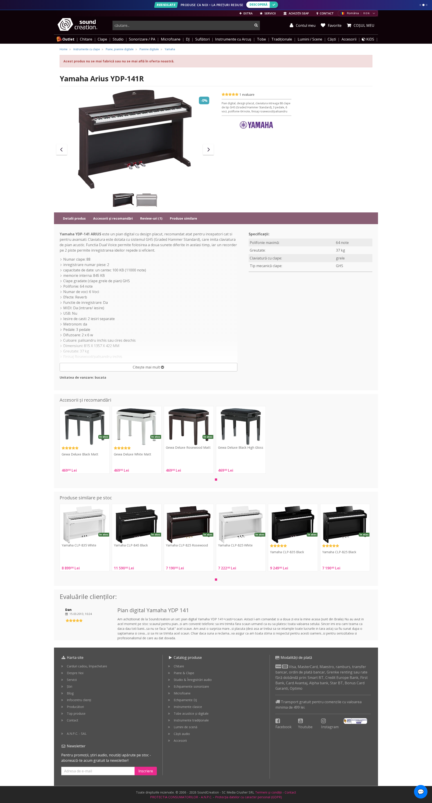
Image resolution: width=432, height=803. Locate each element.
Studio (118, 39)
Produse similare (183, 218)
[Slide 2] (423, 5)
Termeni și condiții (268, 792)
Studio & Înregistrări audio (193, 680)
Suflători (202, 39)
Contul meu (305, 25)
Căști (332, 39)
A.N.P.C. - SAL (77, 733)
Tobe (261, 39)
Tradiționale (281, 39)
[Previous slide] (61, 149)
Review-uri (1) (151, 218)
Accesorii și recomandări (113, 218)
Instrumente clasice (188, 707)
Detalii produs (74, 218)
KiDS (369, 39)
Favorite (334, 25)
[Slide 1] (420, 5)
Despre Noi (75, 673)
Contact (72, 720)
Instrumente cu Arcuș (233, 39)
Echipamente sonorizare (191, 686)
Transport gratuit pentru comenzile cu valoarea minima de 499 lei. (318, 704)
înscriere (145, 771)
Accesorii (349, 39)
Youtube (305, 726)
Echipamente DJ (185, 700)
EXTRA (247, 13)
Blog (70, 693)
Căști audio (182, 734)
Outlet (68, 39)
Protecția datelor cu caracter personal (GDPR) (248, 797)
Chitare (86, 39)
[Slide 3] (427, 5)
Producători (75, 707)
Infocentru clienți (79, 700)
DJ (188, 39)
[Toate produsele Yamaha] (256, 125)
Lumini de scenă (185, 727)
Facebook (283, 726)
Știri (69, 686)
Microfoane (170, 39)
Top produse (76, 713)
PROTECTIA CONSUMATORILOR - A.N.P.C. (181, 797)
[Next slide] (208, 149)
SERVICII (270, 13)
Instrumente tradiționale (191, 720)
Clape (102, 39)
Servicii (72, 680)
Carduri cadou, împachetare (87, 666)
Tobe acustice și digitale (191, 713)
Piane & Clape (184, 673)
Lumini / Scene (310, 39)
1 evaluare (246, 94)
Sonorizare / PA (142, 39)
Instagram (330, 726)
